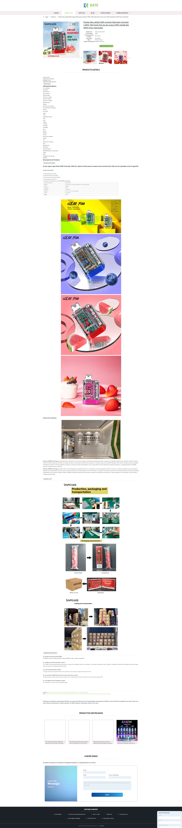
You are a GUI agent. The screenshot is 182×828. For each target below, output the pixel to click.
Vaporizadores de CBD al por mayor (104, 701)
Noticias (82, 13)
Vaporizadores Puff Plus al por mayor (66, 701)
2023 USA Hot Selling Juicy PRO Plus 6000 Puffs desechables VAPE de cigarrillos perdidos (67, 692)
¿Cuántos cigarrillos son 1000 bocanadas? (69, 703)
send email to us (107, 46)
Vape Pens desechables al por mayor (123, 701)
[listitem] (91, 57)
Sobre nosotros (122, 13)
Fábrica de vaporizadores (52, 703)
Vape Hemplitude (91, 701)
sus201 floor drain (91, 818)
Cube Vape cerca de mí (81, 701)
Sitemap (102, 825)
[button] (81, 57)
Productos (69, 13)
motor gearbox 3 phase (108, 818)
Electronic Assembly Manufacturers (77, 814)
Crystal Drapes (58, 814)
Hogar (56, 13)
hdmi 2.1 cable (96, 814)
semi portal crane (124, 814)
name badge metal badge (74, 818)
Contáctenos (105, 13)
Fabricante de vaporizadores (50, 701)
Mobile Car (109, 814)
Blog (92, 13)
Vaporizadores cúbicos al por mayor (89, 703)
